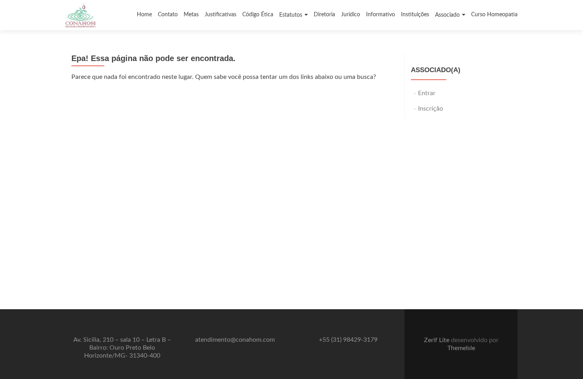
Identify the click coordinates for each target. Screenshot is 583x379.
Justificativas (220, 14)
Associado (447, 15)
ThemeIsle (461, 348)
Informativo (380, 14)
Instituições (415, 14)
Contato (168, 14)
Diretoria (324, 14)
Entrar (426, 93)
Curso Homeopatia (494, 14)
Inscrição (430, 108)
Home (144, 14)
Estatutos (290, 15)
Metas (191, 14)
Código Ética (257, 14)
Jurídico (350, 14)
